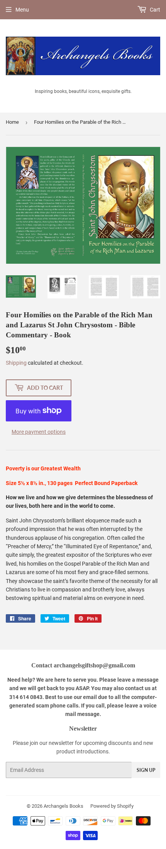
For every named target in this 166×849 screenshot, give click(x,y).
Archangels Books (63, 806)
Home (12, 122)
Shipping (16, 363)
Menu (22, 10)
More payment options (39, 432)
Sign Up (146, 770)
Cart (154, 10)
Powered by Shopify (112, 806)
